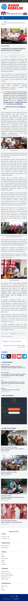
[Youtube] (17, 596)
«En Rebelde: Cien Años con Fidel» (10, 389)
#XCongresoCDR (8, 102)
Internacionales (5, 558)
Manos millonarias (6, 473)
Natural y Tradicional (6, 573)
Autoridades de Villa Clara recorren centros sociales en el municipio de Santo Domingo (13, 382)
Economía (3, 564)
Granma (3, 590)
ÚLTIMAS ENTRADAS (7, 362)
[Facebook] (3, 356)
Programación (4, 547)
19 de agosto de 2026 (5, 369)
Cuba (2, 46)
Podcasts (3, 388)
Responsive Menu (22, 1)
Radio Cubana (4, 586)
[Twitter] (9, 356)
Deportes (3, 556)
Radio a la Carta (4, 579)
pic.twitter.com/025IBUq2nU (14, 104)
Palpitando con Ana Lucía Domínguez (12, 341)
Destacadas (6, 46)
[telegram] (24, 356)
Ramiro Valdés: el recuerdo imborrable (11, 522)
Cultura (2, 364)
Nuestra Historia (5, 545)
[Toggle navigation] (2, 18)
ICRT (2, 588)
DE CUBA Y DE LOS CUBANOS (9, 428)
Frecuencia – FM (5, 538)
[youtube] (19, 356)
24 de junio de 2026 (5, 524)
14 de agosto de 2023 (5, 52)
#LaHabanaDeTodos (21, 102)
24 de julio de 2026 (4, 451)
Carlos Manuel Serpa (15, 52)
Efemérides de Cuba (5, 577)
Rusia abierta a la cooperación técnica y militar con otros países (14, 346)
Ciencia (3, 562)
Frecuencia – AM (5, 536)
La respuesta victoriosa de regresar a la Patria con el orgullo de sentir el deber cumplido (13, 375)
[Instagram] (14, 356)
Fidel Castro (10, 336)
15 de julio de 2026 (4, 500)
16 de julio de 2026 (4, 475)
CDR (4, 336)
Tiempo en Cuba (5, 571)
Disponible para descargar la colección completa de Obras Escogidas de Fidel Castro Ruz (13, 368)
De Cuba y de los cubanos (6, 447)
